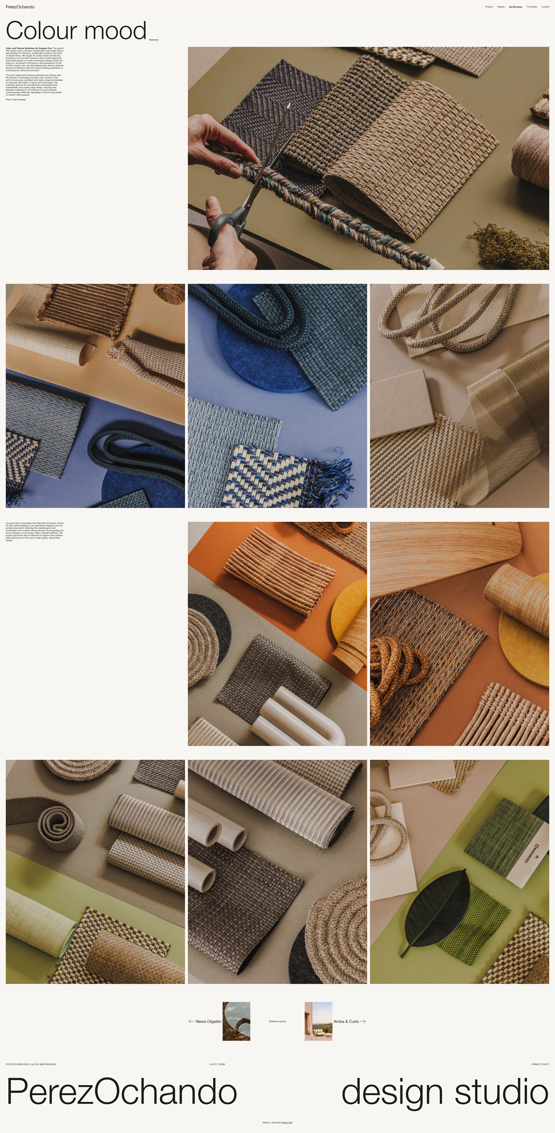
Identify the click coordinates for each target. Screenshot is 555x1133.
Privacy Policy (540, 1064)
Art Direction (515, 6)
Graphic (501, 6)
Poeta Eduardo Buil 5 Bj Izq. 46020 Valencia (31, 1064)
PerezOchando (20, 6)
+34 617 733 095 (217, 1064)
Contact (545, 6)
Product (489, 6)
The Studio (532, 6)
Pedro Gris (287, 1122)
